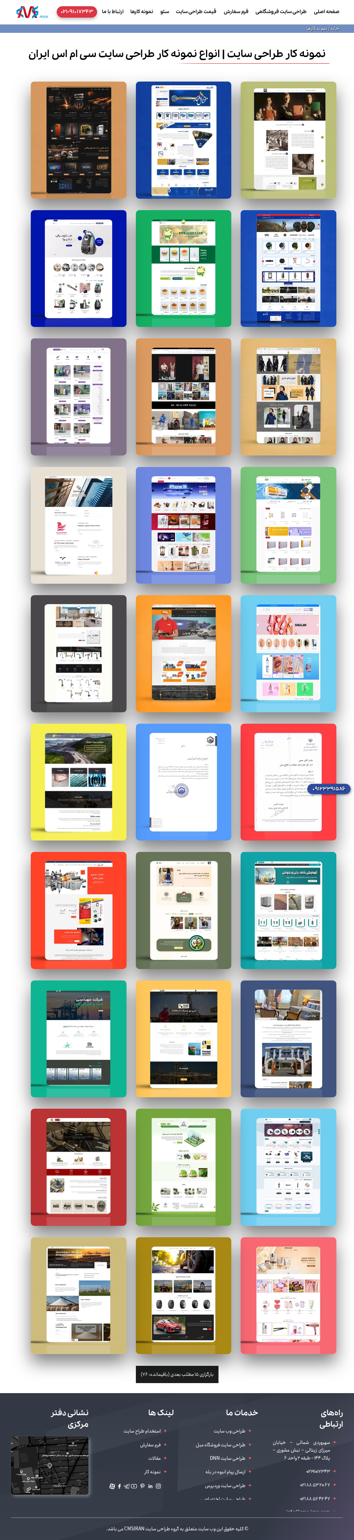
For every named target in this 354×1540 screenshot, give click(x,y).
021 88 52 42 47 (315, 1499)
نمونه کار (153, 1472)
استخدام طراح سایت (142, 1431)
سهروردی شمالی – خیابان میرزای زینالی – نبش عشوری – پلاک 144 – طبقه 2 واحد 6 (301, 1450)
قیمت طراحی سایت (196, 11)
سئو (164, 11)
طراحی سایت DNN (227, 1458)
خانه (334, 28)
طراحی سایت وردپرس (225, 1486)
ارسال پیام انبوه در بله (225, 1472)
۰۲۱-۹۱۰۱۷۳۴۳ (77, 11)
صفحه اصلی (326, 11)
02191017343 (318, 1471)
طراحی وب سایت (229, 1431)
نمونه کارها (141, 11)
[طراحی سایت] (32, 11)
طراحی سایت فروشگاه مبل (220, 1445)
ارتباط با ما (112, 11)
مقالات (154, 1458)
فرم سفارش (236, 11)
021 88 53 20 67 (315, 1485)
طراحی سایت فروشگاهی (281, 11)
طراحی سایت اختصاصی (223, 1499)
